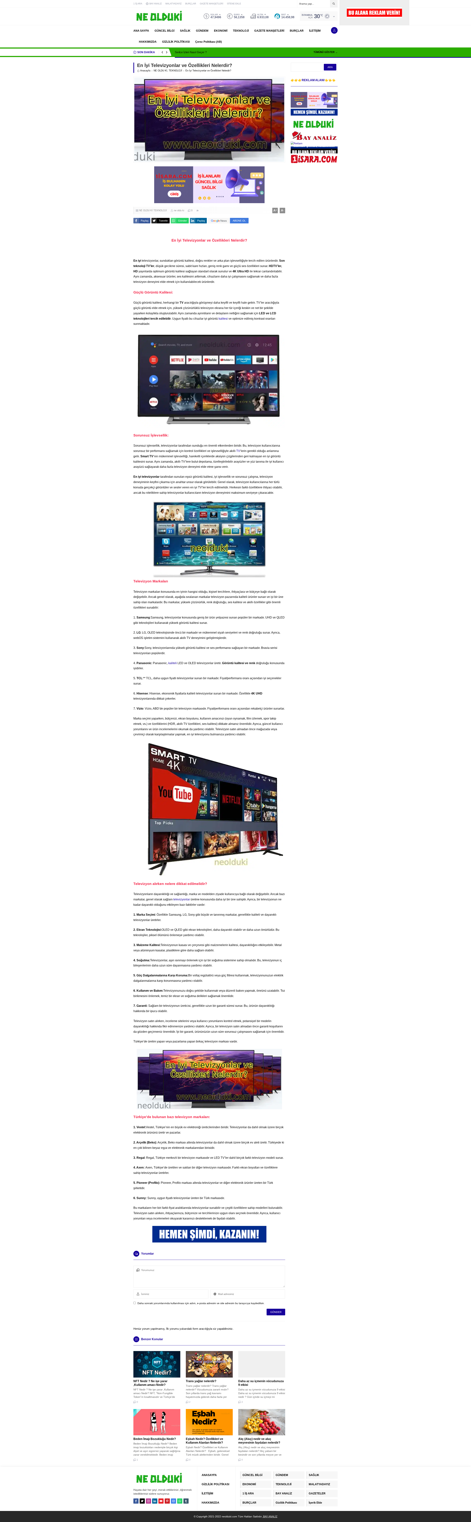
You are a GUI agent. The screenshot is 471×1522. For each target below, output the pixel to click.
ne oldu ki (179, 210)
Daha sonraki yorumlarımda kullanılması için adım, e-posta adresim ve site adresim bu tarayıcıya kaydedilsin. (201, 1303)
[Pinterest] (167, 1501)
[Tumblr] (186, 1501)
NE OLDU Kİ (160, 70)
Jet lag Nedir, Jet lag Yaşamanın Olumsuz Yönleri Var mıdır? (211, 52)
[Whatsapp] (179, 1501)
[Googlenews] (173, 1501)
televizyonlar (181, 899)
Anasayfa (145, 70)
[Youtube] (161, 1501)
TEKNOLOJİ (175, 70)
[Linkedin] (154, 1501)
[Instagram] (148, 1501)
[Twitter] (142, 1501)
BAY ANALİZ (269, 1516)
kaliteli (172, 663)
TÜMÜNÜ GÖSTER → (326, 52)
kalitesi (223, 318)
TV (238, 450)
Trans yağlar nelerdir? (201, 1381)
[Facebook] (136, 1501)
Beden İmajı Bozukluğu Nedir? (154, 1438)
